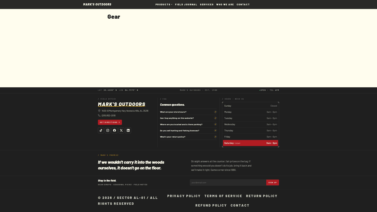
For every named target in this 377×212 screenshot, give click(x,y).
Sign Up (272, 182)
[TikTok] (101, 130)
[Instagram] (108, 130)
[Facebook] (115, 130)
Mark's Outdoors (97, 4)
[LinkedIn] (128, 130)
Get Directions (109, 122)
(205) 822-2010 (109, 115)
